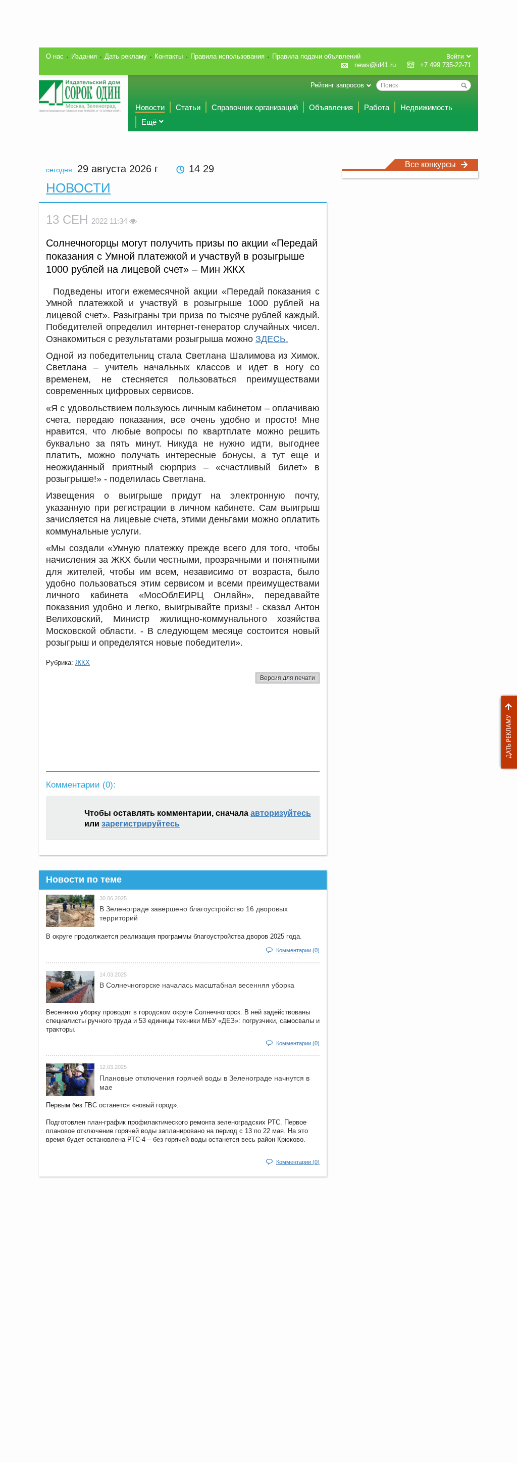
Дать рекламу (506, 732)
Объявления (331, 107)
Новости (150, 107)
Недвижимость (426, 107)
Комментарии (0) (298, 950)
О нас (55, 56)
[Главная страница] (80, 96)
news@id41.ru (375, 65)
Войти (455, 56)
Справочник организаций (255, 107)
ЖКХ (82, 662)
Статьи (188, 107)
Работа (376, 107)
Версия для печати (287, 677)
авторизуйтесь (280, 813)
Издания (84, 56)
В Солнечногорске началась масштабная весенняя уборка (196, 985)
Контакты (168, 56)
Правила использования (227, 56)
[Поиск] (464, 85)
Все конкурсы (430, 164)
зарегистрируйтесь (140, 823)
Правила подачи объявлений (316, 56)
